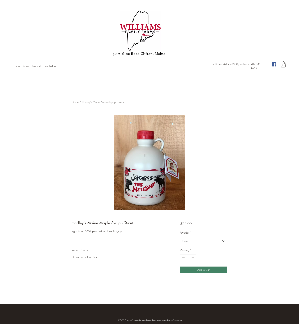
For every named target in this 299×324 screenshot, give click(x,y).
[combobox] (203, 241)
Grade (185, 232)
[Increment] (193, 257)
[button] (283, 64)
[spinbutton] (188, 257)
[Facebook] (274, 64)
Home (75, 102)
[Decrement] (183, 257)
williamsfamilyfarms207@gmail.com (231, 64)
